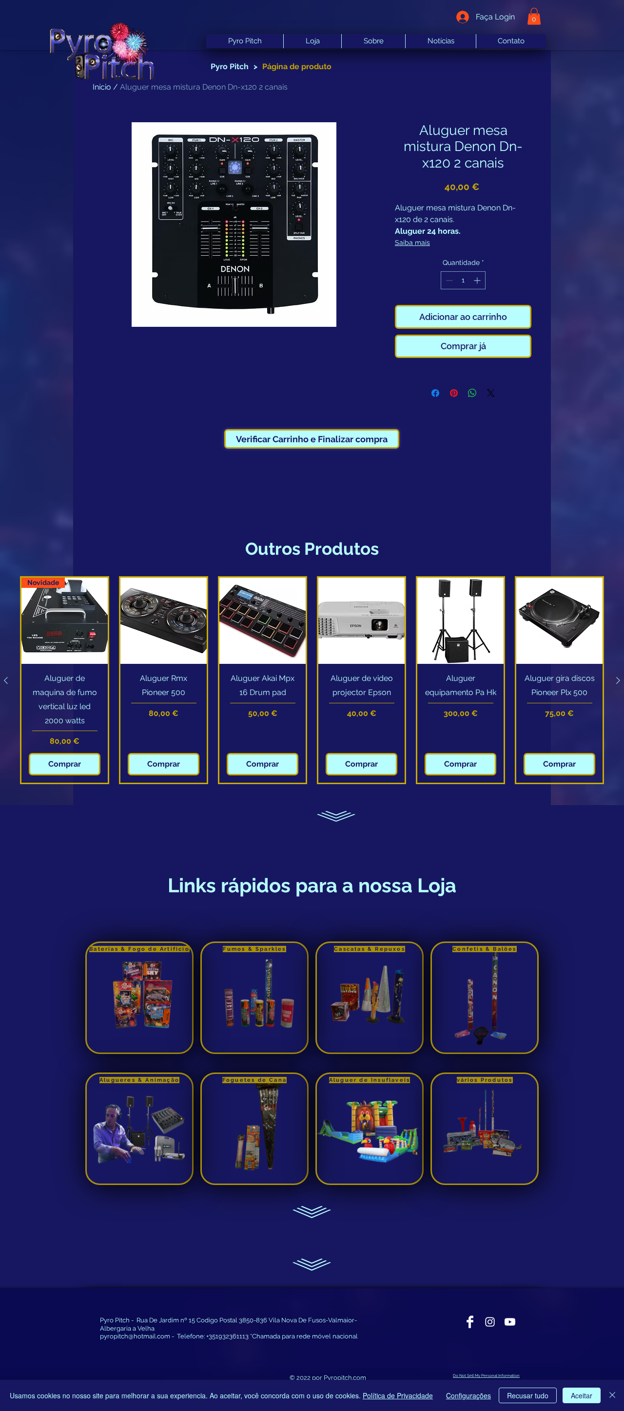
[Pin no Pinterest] (454, 393)
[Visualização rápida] (163, 621)
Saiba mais (412, 242)
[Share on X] (491, 393)
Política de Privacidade (398, 1395)
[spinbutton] (463, 280)
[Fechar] (612, 1395)
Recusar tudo (527, 1395)
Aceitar (581, 1395)
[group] (312, 680)
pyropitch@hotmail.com (135, 1336)
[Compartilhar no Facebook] (435, 393)
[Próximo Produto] (618, 680)
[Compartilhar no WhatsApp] (472, 393)
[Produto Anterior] (6, 680)
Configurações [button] (468, 1395)
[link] (534, 16)
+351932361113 (227, 1336)
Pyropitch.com (345, 1377)
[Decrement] (448, 280)
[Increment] (478, 280)
